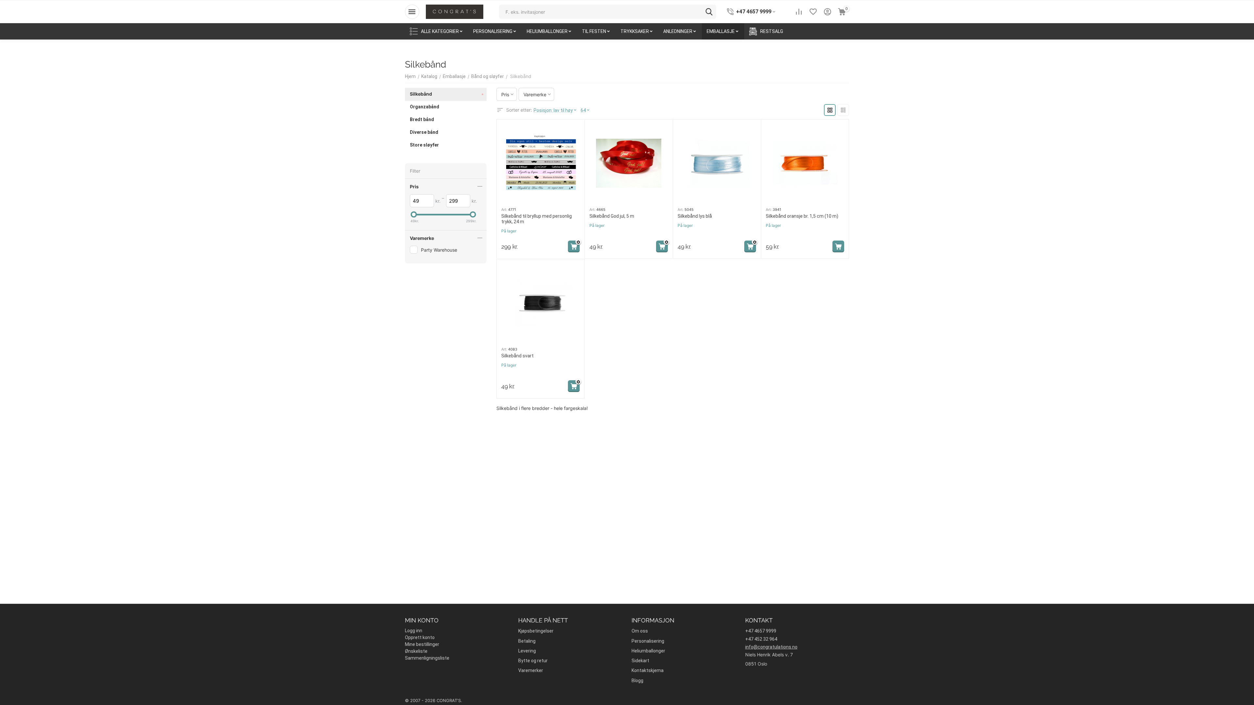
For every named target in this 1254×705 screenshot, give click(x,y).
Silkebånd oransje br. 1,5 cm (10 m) (802, 216)
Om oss (640, 631)
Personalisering (648, 641)
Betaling (527, 641)
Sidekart (640, 660)
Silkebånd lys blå (695, 216)
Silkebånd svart (517, 355)
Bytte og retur (533, 660)
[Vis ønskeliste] (813, 12)
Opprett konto (420, 637)
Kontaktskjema (648, 670)
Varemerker (530, 670)
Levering (527, 650)
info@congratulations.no (771, 647)
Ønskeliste (416, 651)
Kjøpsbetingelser (536, 631)
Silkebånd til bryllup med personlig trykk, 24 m (536, 218)
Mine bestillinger (422, 644)
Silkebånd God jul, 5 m (611, 216)
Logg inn (413, 630)
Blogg (637, 680)
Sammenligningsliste (427, 658)
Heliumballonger (648, 650)
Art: (504, 209)
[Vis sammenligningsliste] (799, 12)
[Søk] (709, 12)
